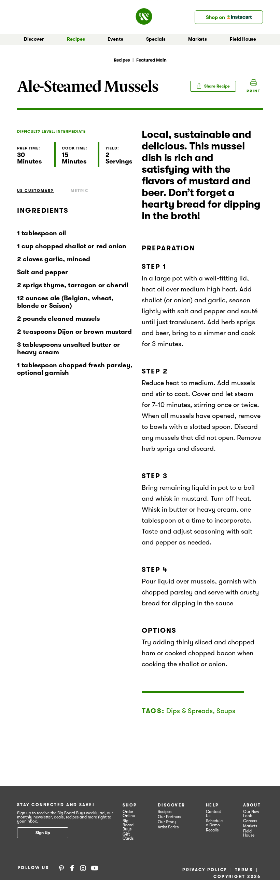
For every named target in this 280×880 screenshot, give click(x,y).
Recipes (76, 39)
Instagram (83, 867)
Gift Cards (128, 836)
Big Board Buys (128, 824)
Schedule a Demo (214, 822)
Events (115, 39)
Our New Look (251, 813)
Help (212, 805)
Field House (243, 39)
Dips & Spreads (189, 711)
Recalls (212, 830)
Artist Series (168, 827)
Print (254, 91)
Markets (250, 826)
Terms (244, 869)
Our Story (167, 821)
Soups (225, 711)
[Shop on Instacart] (229, 17)
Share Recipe (216, 86)
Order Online (129, 813)
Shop (130, 805)
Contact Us (213, 813)
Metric (80, 190)
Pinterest (61, 867)
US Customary (35, 190)
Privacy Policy (204, 869)
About (252, 805)
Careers (250, 820)
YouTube (94, 867)
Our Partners (169, 816)
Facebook (72, 867)
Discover (171, 805)
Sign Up (43, 832)
